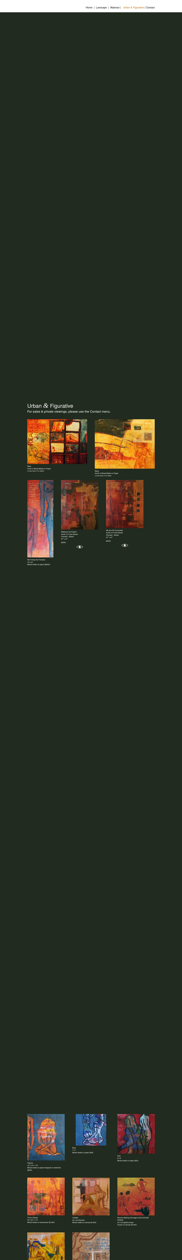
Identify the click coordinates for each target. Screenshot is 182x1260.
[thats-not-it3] (57, 441)
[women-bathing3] (136, 1196)
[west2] (125, 444)
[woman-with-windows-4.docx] (91, 1196)
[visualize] (79, 547)
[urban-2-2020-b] (79, 505)
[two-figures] (91, 1130)
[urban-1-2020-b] (124, 504)
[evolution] (40, 518)
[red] (136, 1134)
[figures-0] (46, 1137)
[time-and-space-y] (46, 1196)
